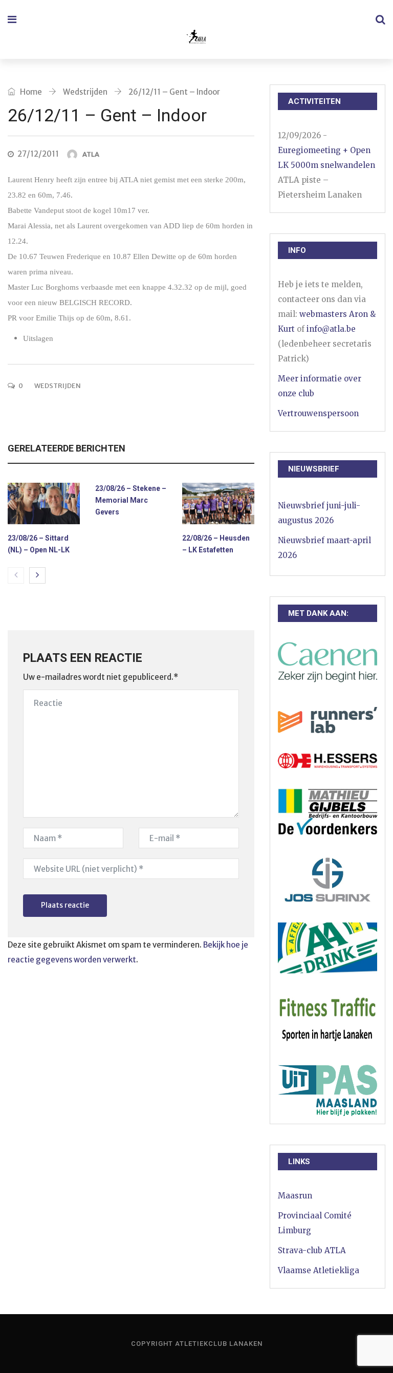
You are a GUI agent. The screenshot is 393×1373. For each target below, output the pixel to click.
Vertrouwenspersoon (318, 413)
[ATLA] (195, 38)
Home (30, 92)
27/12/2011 (38, 154)
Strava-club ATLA (312, 1250)
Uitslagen (38, 338)
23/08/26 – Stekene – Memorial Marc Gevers (130, 500)
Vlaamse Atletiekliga (318, 1270)
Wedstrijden (85, 92)
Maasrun (295, 1195)
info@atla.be (331, 329)
